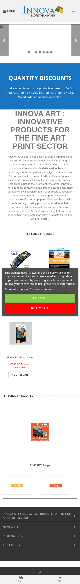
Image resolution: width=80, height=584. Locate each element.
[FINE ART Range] (40, 432)
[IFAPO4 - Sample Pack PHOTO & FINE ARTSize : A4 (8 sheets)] (59, 261)
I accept (40, 298)
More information (16, 289)
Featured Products (40, 234)
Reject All (40, 308)
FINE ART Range (40, 465)
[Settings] (73, 11)
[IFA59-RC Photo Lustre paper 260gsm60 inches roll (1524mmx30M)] (21, 333)
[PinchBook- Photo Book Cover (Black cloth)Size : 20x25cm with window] (21, 261)
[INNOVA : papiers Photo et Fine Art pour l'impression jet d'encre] (42, 11)
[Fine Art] (55, 485)
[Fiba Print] (17, 485)
